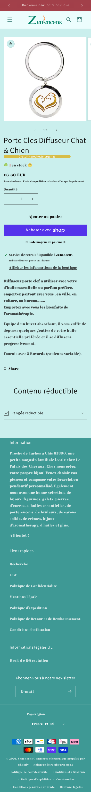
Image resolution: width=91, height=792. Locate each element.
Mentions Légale (23, 596)
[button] (9, 19)
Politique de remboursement (53, 764)
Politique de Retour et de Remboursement (45, 618)
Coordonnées (65, 779)
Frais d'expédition (34, 181)
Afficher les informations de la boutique (43, 267)
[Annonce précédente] (9, 5)
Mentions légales (71, 787)
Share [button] (13, 368)
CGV (13, 574)
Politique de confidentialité (29, 772)
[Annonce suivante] (82, 5)
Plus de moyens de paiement (45, 242)
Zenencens (25, 758)
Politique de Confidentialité (33, 585)
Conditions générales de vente (34, 787)
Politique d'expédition (28, 607)
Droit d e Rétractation (29, 660)
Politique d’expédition (36, 779)
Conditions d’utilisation (69, 772)
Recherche (19, 564)
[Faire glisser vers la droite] (56, 130)
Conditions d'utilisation (30, 629)
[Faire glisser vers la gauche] (35, 130)
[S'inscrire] (70, 691)
